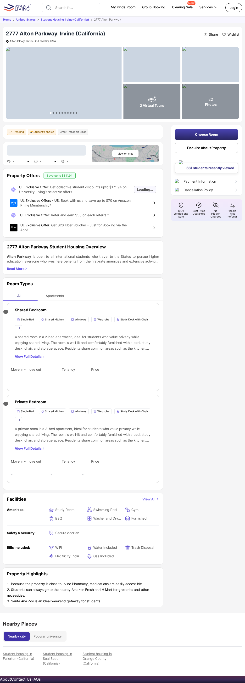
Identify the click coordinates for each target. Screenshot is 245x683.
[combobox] (71, 7)
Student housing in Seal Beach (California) (57, 658)
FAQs (36, 679)
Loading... (145, 189)
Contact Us (21, 679)
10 (76, 113)
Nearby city (17, 636)
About (5, 679)
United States (26, 19)
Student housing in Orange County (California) (97, 658)
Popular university (47, 636)
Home (7, 19)
